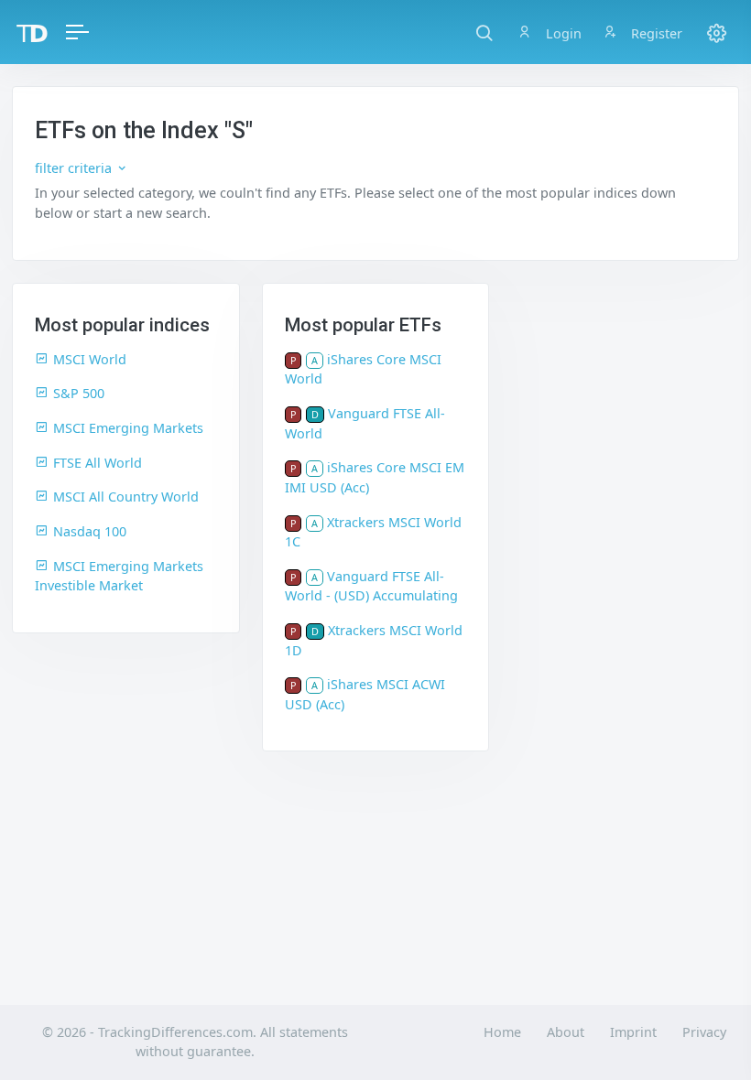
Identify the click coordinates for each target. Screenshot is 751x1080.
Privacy (704, 1032)
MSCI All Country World (126, 496)
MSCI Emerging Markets (128, 428)
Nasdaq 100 (89, 531)
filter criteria (75, 168)
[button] (484, 32)
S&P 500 (78, 393)
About (565, 1032)
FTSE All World (97, 462)
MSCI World (89, 359)
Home (502, 1032)
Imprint (633, 1032)
